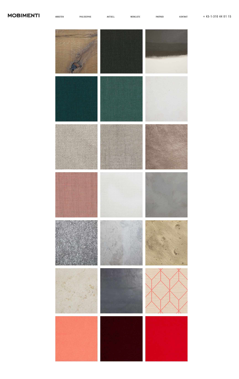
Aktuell (111, 17)
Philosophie (85, 17)
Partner (160, 17)
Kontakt (183, 17)
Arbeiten (59, 17)
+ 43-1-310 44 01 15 (217, 16)
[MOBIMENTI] (24, 15)
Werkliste (135, 17)
